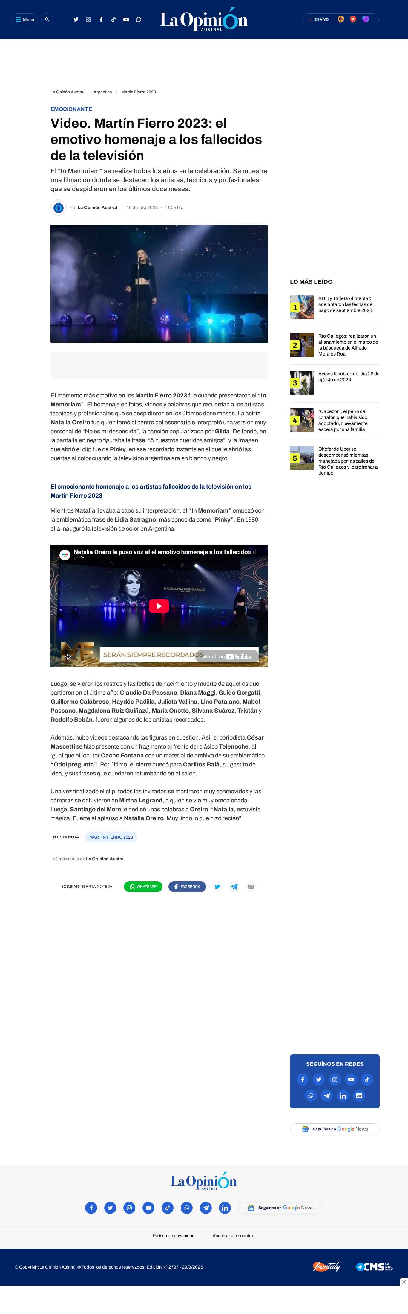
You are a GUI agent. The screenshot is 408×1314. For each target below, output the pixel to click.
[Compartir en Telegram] (33, 145)
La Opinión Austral (97, 207)
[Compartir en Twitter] (33, 111)
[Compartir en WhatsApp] (33, 128)
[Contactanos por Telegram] (327, 1096)
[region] (204, 61)
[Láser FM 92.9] (353, 20)
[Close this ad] (404, 1282)
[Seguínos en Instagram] (88, 19)
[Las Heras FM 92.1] (365, 20)
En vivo (321, 19)
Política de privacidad (174, 1236)
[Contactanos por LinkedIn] (343, 1096)
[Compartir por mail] (251, 886)
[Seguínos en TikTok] (113, 19)
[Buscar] (47, 19)
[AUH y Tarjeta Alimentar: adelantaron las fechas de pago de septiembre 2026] (335, 311)
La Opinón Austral (67, 92)
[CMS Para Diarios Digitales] (374, 1267)
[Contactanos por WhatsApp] (138, 19)
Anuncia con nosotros (234, 1236)
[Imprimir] (33, 178)
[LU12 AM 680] (341, 20)
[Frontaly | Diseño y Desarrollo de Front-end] (327, 1267)
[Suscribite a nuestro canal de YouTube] (126, 19)
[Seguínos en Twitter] (76, 19)
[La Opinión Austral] (204, 19)
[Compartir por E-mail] (33, 162)
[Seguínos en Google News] (359, 1096)
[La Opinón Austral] (204, 1181)
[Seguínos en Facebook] (101, 19)
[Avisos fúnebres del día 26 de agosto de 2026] (335, 386)
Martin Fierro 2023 (138, 92)
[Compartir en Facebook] (33, 95)
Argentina (102, 92)
